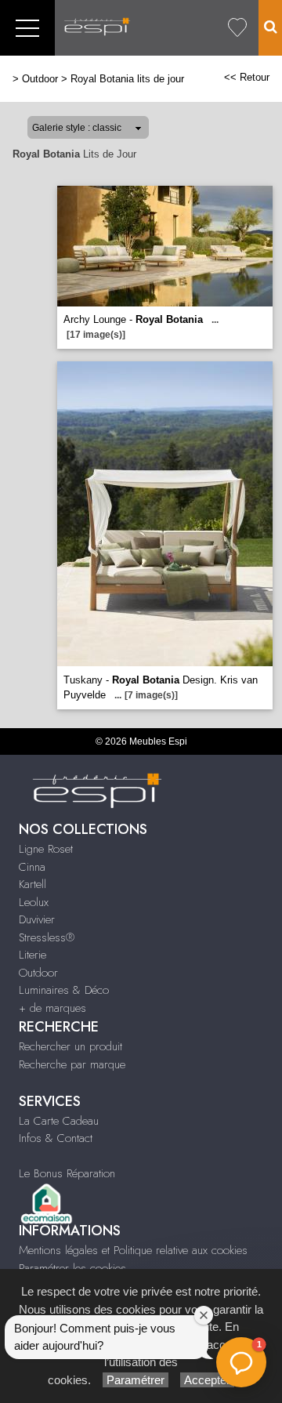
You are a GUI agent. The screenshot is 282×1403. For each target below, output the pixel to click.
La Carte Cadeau (59, 1120)
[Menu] (27, 28)
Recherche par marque (72, 1064)
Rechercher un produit (70, 1046)
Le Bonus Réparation (67, 1173)
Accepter (207, 1380)
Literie (32, 954)
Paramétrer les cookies (72, 1268)
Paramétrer (135, 1380)
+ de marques (52, 1008)
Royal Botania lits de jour (127, 79)
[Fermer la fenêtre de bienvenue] (203, 1315)
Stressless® (46, 937)
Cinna (32, 867)
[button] (241, 1362)
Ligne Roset (46, 848)
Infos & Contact (55, 1138)
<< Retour (246, 77)
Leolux (34, 902)
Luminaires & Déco (64, 990)
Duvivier (37, 919)
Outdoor (40, 79)
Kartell (32, 884)
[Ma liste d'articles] (237, 28)
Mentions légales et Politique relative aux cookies (133, 1250)
